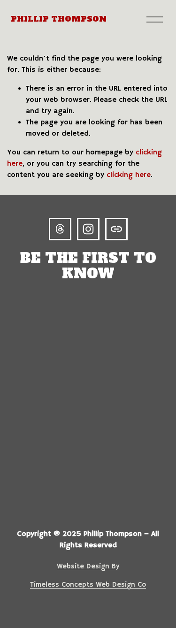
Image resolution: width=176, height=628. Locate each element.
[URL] (116, 229)
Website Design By (88, 566)
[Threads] (60, 229)
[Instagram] (88, 229)
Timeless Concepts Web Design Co (88, 585)
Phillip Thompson (59, 19)
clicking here (129, 175)
